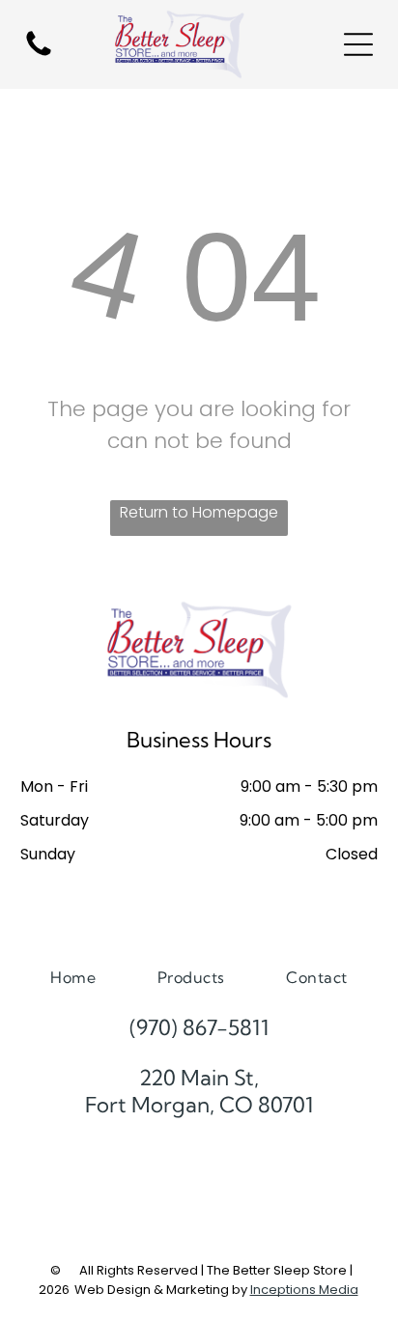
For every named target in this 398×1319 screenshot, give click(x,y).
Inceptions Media (304, 1289)
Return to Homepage (199, 512)
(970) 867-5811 (199, 1027)
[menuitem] (73, 977)
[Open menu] (358, 44)
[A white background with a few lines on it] (38, 54)
